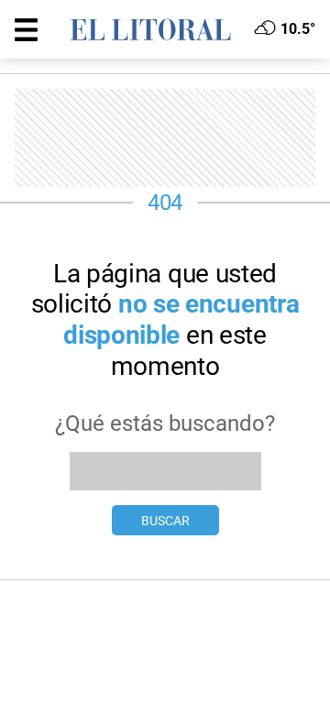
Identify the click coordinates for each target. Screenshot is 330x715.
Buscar (165, 520)
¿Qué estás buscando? (165, 423)
